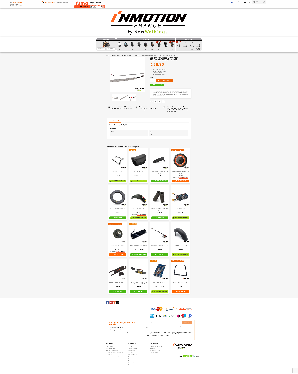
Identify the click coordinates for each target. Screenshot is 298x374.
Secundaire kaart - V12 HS (159, 282)
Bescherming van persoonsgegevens (137, 358)
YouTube (111, 302)
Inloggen (152, 348)
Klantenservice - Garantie (134, 356)
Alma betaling (131, 363)
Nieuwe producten (111, 348)
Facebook (107, 302)
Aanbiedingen (109, 346)
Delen (155, 101)
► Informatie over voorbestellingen (115, 352)
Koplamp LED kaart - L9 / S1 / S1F (159, 245)
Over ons (130, 352)
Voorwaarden (131, 350)
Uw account (154, 344)
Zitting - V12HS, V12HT (138, 171)
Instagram (114, 302)
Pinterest (163, 101)
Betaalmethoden (132, 354)
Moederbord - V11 (180, 208)
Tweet (159, 101)
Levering (130, 346)
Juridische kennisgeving (134, 348)
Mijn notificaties (154, 352)
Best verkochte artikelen (112, 350)
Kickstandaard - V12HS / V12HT (180, 282)
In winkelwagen (165, 80)
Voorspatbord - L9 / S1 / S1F (180, 245)
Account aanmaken (155, 350)
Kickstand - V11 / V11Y (117, 171)
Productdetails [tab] (115, 121)
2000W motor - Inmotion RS (117, 245)
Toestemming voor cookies (135, 361)
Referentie (112, 125)
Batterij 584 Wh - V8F (138, 208)
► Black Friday (109, 354)
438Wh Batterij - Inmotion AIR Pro (138, 245)
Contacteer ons (176, 352)
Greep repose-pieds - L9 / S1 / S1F (117, 282)
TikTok (117, 302)
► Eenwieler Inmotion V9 (112, 356)
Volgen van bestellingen (156, 346)
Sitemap (130, 365)
